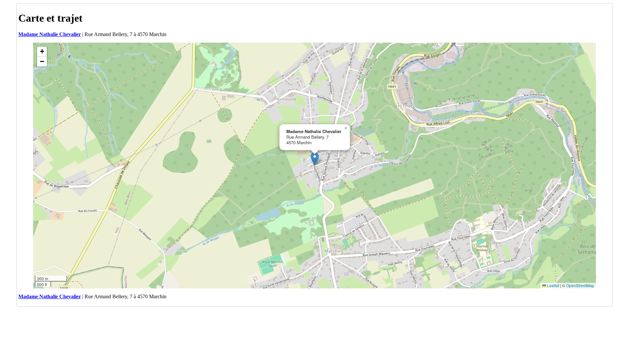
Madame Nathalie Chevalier (49, 34)
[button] (315, 159)
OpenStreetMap (580, 285)
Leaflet (552, 285)
